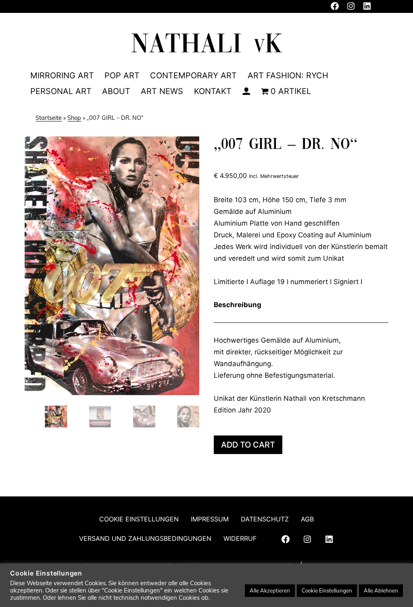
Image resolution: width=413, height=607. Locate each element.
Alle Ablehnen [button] (381, 590)
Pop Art (122, 75)
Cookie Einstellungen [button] (327, 590)
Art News (162, 91)
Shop (74, 117)
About (116, 91)
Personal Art (61, 91)
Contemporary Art (193, 75)
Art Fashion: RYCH (288, 75)
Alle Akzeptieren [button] (270, 590)
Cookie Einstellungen (139, 519)
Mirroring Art (62, 75)
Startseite (48, 117)
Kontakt (213, 91)
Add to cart (248, 445)
